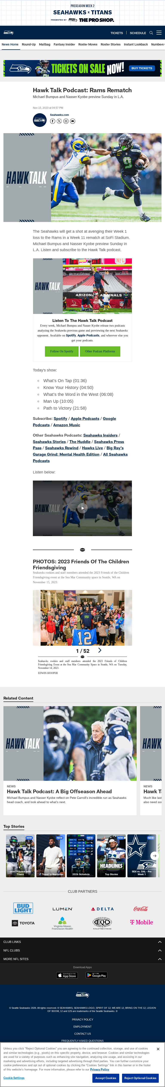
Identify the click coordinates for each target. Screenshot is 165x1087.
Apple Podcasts (114, 335)
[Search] (151, 33)
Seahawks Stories (49, 440)
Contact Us (82, 1030)
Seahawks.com (59, 114)
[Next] (99, 648)
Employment (82, 1023)
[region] (82, 1064)
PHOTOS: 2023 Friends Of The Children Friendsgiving (81, 562)
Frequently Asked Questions (82, 1037)
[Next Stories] (154, 853)
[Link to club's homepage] (8, 30)
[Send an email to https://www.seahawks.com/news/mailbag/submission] (72, 121)
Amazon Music (66, 424)
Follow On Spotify (60, 351)
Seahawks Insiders (100, 434)
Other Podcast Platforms (100, 351)
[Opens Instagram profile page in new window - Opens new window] (66, 121)
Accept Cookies (105, 1078)
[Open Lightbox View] (82, 633)
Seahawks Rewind (61, 446)
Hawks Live (92, 446)
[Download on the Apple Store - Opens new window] (67, 973)
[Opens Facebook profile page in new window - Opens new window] (52, 121)
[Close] (158, 1049)
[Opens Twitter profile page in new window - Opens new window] (59, 121)
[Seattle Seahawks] (82, 992)
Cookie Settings (13, 1078)
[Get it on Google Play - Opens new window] (96, 974)
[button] (82, 506)
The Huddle (79, 440)
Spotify (97, 335)
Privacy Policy (82, 1016)
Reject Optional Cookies (140, 1078)
